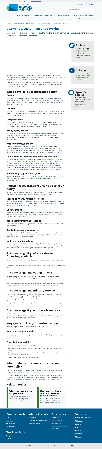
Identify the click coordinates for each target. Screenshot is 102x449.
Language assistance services (38, 420)
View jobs (9, 436)
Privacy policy (52, 446)
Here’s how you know (36, 1)
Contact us (9, 421)
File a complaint (56, 418)
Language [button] (91, 4)
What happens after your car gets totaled (21, 392)
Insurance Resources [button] (24, 15)
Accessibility (32, 418)
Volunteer (9, 438)
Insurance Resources (18, 23)
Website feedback (34, 423)
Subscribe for (82, 418)
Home (9, 23)
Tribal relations (11, 426)
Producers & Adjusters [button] (63, 15)
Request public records (58, 420)
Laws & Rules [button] (79, 19)
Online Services (79, 4)
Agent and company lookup (60, 426)
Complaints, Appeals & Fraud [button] (43, 15)
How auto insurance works (43, 23)
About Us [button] (90, 19)
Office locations (11, 424)
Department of (18, 353)
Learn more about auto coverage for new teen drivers (42, 285)
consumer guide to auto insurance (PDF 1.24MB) (83, 77)
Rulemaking (55, 428)
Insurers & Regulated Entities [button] (83, 15)
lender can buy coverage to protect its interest (41, 265)
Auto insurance (30, 23)
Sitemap (63, 446)
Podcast (78, 437)
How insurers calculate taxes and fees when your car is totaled (50, 393)
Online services (56, 423)
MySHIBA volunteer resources (34, 446)
